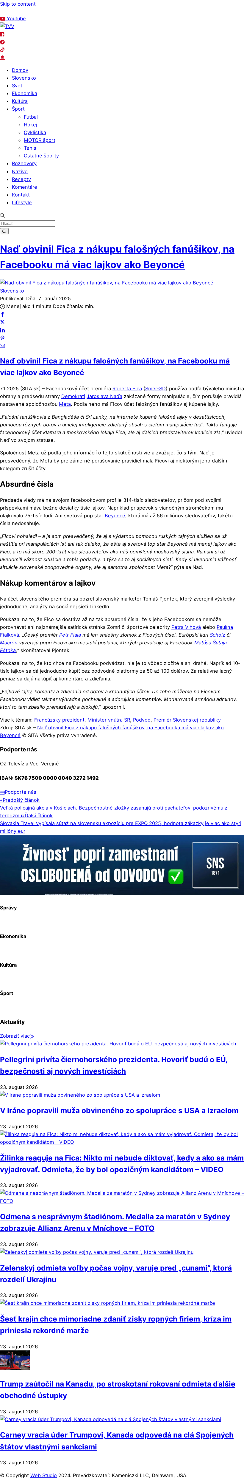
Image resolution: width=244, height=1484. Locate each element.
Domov (20, 70)
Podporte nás (20, 792)
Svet (17, 86)
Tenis (30, 148)
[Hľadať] (4, 231)
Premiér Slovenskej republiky (187, 720)
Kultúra (20, 101)
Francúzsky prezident (59, 720)
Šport (18, 109)
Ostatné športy (41, 156)
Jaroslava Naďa (104, 396)
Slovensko (24, 78)
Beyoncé (115, 516)
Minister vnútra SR (108, 720)
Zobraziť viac (15, 1036)
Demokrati (73, 396)
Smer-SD (155, 388)
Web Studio (43, 1475)
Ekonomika (24, 93)
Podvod (142, 720)
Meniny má (66, 10)
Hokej (30, 125)
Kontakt (21, 195)
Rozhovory (24, 163)
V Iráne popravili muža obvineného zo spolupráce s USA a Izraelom (119, 1110)
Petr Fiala (70, 635)
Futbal (31, 117)
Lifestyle (22, 202)
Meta (65, 404)
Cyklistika (35, 132)
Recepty (21, 179)
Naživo (20, 171)
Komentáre (24, 187)
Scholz (217, 635)
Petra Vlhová (186, 627)
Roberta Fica (127, 388)
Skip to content (18, 4)
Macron (9, 643)
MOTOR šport (39, 140)
